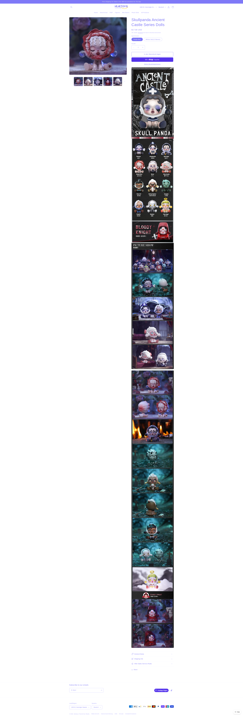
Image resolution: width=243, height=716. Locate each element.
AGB (116, 713)
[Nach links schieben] (71, 81)
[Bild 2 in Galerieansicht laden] (88, 81)
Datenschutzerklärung (107, 713)
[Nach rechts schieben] (125, 81)
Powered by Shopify (84, 713)
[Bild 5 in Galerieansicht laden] (117, 81)
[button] (71, 7)
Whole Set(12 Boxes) (153, 39)
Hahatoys (76, 713)
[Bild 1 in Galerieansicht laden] (78, 81)
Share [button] (136, 669)
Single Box (137, 39)
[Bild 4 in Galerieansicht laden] (107, 81)
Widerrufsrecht (95, 713)
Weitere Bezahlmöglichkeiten (152, 64)
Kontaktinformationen (130, 713)
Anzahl (133, 43)
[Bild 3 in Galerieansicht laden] (98, 81)
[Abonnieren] (101, 690)
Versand (140, 32)
